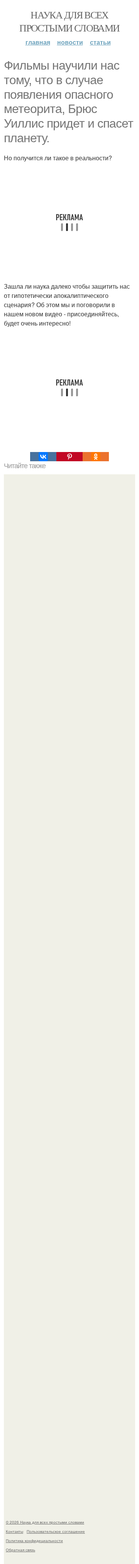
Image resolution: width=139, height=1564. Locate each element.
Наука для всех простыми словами (69, 21)
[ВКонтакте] (43, 456)
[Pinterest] (69, 456)
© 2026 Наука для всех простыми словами (45, 1522)
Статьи (100, 42)
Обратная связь (20, 1549)
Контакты (14, 1531)
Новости (70, 42)
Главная (37, 42)
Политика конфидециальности (34, 1540)
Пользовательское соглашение (56, 1531)
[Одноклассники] (96, 456)
